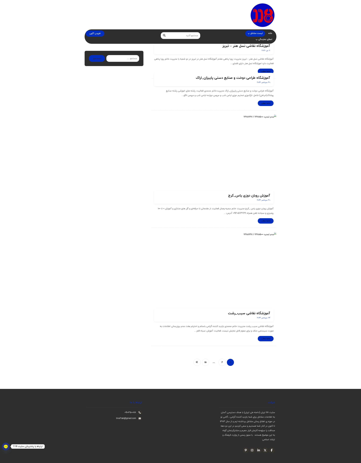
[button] (164, 35)
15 (205, 362)
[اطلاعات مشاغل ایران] (262, 15)
